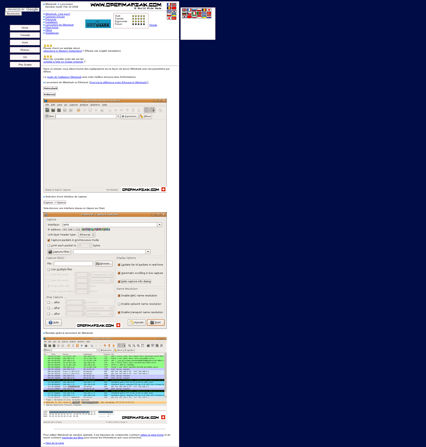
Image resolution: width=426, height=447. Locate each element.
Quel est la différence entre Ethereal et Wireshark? (119, 82)
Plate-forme (51, 27)
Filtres (48, 30)
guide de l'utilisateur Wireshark (64, 77)
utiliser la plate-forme (152, 434)
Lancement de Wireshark (59, 24)
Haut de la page (55, 443)
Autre (25, 42)
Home (25, 27)
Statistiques (52, 33)
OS (25, 57)
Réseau (24, 49)
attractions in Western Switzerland (62, 50)
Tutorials (25, 35)
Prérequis (50, 19)
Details (153, 25)
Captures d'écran (55, 16)
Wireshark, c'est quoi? (57, 14)
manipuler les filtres (73, 437)
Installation (51, 22)
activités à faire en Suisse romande (63, 61)
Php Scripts (25, 64)
